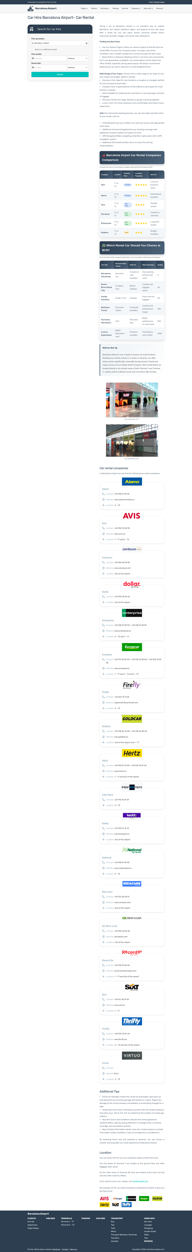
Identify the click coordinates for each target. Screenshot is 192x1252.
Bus (112, 1221)
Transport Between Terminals (124, 1235)
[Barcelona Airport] (30, 8)
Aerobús (114, 1241)
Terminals (104, 8)
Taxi (112, 1225)
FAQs (146, 1235)
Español (156, 2)
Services (148, 1221)
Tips (146, 1238)
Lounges (148, 1225)
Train (113, 1228)
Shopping (148, 1228)
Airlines (94, 8)
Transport (135, 8)
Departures (32, 1225)
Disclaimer (56, 1249)
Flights (84, 8)
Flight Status (33, 1228)
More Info (148, 8)
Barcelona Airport (45, 8)
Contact (65, 1249)
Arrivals (31, 1221)
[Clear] (86, 43)
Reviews (159, 8)
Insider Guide (150, 1231)
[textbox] (59, 43)
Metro (113, 1231)
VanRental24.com (140, 1181)
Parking (115, 8)
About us (73, 1249)
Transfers (115, 1238)
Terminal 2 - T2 (67, 1225)
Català (162, 2)
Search (60, 74)
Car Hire (125, 8)
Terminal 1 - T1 (67, 1221)
